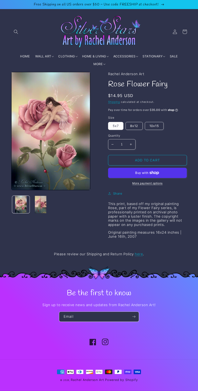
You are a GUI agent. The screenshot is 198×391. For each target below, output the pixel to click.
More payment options (147, 183)
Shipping (114, 101)
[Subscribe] (134, 317)
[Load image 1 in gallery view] (21, 204)
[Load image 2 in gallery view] (40, 204)
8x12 (134, 126)
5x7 (116, 126)
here (139, 254)
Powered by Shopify (121, 380)
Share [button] (117, 193)
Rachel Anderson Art (87, 380)
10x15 (154, 126)
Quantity (114, 135)
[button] (16, 32)
